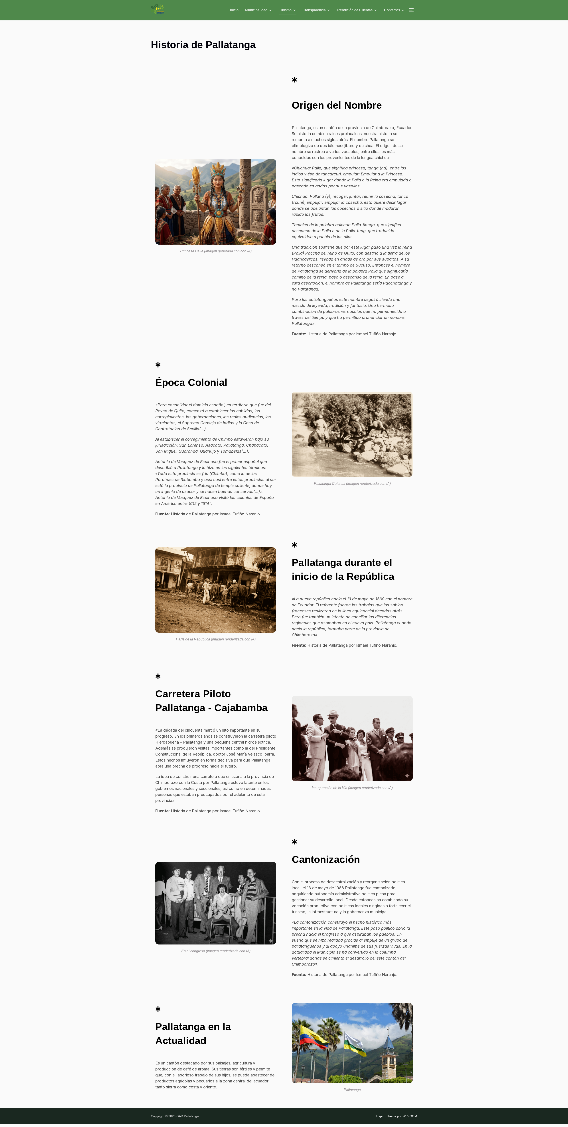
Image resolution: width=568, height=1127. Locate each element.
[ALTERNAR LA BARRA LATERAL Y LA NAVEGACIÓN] (412, 10)
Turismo (285, 10)
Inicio (234, 10)
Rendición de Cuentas (355, 10)
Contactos (392, 10)
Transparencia (314, 10)
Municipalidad (256, 10)
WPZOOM (410, 1116)
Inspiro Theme (386, 1116)
